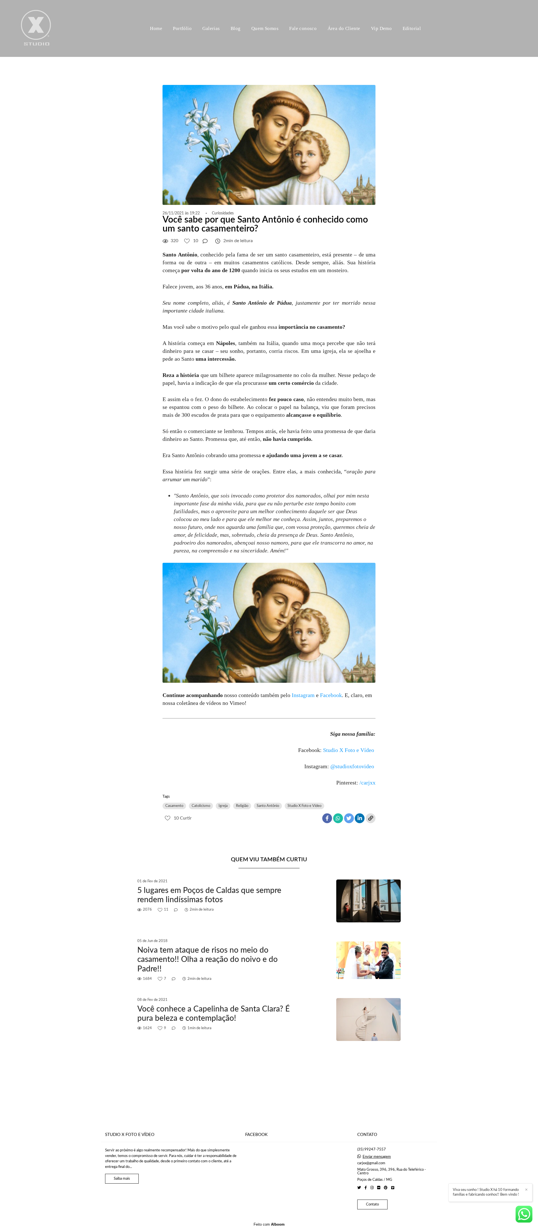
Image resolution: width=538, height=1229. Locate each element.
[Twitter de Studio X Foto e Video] (359, 1188)
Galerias (211, 28)
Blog (236, 28)
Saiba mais (122, 1179)
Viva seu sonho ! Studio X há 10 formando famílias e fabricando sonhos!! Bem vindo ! (486, 1192)
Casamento (174, 806)
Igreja (223, 806)
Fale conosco (303, 28)
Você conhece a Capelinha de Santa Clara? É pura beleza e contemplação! (213, 1013)
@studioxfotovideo (352, 766)
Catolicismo (201, 806)
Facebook (331, 695)
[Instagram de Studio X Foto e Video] (372, 1188)
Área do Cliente (344, 28)
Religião (242, 806)
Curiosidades (223, 213)
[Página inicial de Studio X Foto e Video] (36, 28)
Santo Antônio (268, 806)
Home (156, 28)
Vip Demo (381, 28)
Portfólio (182, 28)
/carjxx (367, 782)
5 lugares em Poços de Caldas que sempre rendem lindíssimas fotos (209, 895)
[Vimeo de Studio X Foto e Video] (392, 1188)
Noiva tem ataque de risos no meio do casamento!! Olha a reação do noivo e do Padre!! (207, 959)
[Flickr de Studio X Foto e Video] (378, 1188)
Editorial (412, 28)
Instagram (303, 695)
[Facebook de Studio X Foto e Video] (366, 1188)
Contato (372, 1204)
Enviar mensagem (377, 1157)
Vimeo (237, 703)
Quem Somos (265, 28)
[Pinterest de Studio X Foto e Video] (386, 1188)
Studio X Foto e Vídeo (348, 750)
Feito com (269, 1224)
